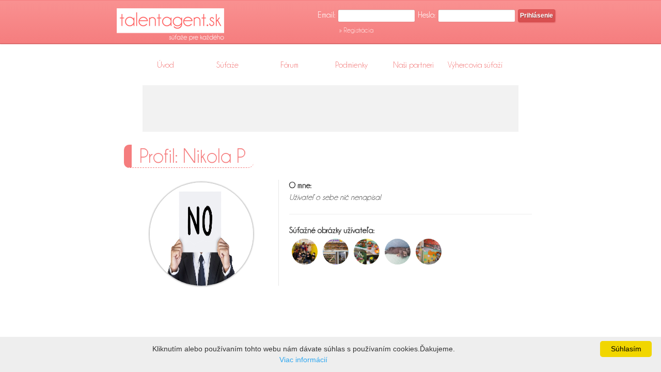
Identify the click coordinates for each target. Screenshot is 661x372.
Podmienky (351, 65)
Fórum (289, 65)
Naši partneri (413, 65)
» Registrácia (356, 30)
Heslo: (426, 15)
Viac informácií (303, 359)
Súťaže (227, 65)
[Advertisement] (330, 108)
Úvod (165, 65)
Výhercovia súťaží (475, 65)
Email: (326, 15)
